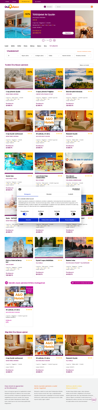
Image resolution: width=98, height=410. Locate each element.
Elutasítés (28, 219)
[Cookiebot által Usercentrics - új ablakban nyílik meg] (73, 189)
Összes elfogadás (69, 219)
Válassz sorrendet (86, 65)
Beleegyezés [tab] (27, 194)
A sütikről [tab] (70, 194)
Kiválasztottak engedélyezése (49, 219)
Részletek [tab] (49, 194)
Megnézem (42, 33)
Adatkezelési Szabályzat (94, 400)
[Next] (50, 40)
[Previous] (43, 40)
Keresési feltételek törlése (84, 51)
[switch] (41, 214)
